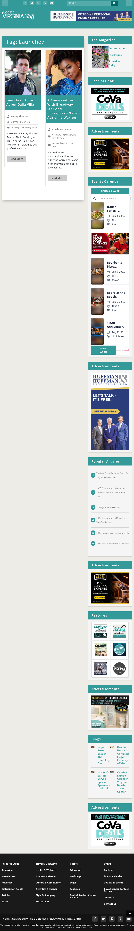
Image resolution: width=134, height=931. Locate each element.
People (74, 863)
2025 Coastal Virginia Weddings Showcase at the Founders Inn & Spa (111, 492)
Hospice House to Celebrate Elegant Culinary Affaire (123, 755)
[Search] (114, 3)
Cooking (108, 870)
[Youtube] (52, 3)
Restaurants (42, 901)
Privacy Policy (56, 918)
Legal (73, 882)
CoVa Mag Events (113, 882)
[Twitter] (32, 3)
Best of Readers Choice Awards (83, 896)
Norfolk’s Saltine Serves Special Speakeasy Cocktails (104, 780)
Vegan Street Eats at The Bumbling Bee (104, 755)
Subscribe (7, 870)
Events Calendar (113, 876)
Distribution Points (12, 888)
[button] (5, 3)
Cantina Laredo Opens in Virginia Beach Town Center (122, 782)
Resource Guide (10, 863)
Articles (6, 895)
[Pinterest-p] (38, 3)
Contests (109, 897)
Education (75, 870)
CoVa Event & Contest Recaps (116, 890)
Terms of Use (74, 918)
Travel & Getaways (46, 863)
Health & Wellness (46, 870)
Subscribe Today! (114, 63)
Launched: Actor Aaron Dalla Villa (20, 102)
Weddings (75, 876)
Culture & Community (48, 882)
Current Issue (117, 48)
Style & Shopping (45, 895)
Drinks (107, 863)
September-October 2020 (63, 145)
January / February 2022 (24, 127)
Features (75, 888)
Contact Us (110, 903)
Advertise (7, 882)
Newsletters (8, 876)
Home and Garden (46, 876)
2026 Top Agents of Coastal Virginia (112, 533)
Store (5, 901)
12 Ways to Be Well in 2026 (108, 507)
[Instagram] (45, 3)
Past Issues (115, 54)
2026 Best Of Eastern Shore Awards (112, 543)
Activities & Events (46, 888)
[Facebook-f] (25, 3)
